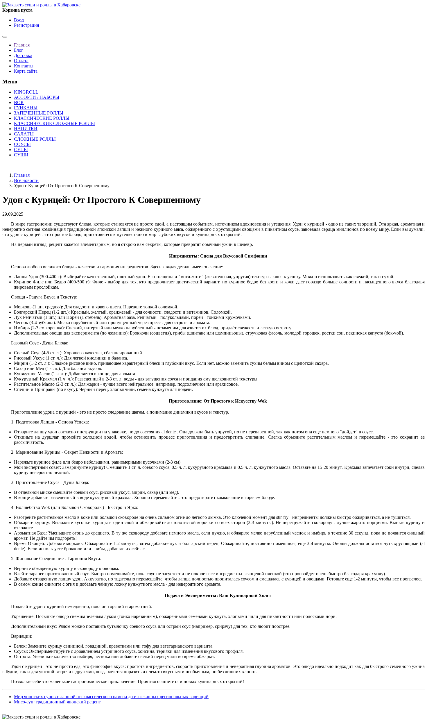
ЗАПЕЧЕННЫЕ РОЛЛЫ (38, 112)
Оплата (21, 60)
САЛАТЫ (24, 133)
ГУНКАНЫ (25, 107)
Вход (19, 19)
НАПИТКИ (25, 128)
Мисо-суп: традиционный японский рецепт (57, 701)
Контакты (23, 65)
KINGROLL (26, 92)
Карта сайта (25, 71)
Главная (22, 44)
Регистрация (26, 25)
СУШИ (21, 154)
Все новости (26, 180)
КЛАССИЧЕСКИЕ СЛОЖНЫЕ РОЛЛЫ (54, 123)
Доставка (23, 55)
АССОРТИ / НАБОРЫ (36, 97)
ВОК (19, 102)
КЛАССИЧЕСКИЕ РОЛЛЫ (41, 118)
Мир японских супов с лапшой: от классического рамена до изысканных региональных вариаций (111, 696)
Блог (18, 50)
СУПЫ (21, 149)
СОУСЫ (22, 144)
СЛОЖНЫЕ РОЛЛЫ (35, 139)
